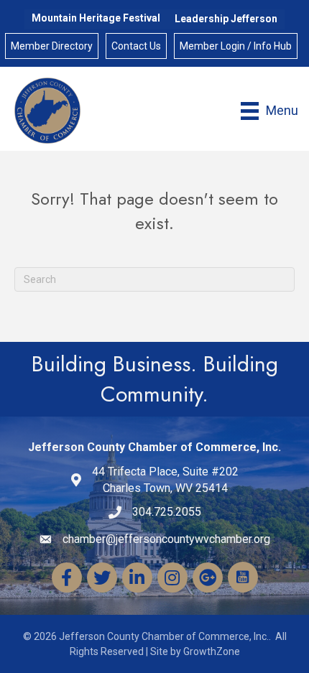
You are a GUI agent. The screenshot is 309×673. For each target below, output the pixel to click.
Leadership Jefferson (226, 18)
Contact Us (136, 46)
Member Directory (52, 46)
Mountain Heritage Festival (96, 18)
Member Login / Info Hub (236, 46)
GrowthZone (211, 651)
